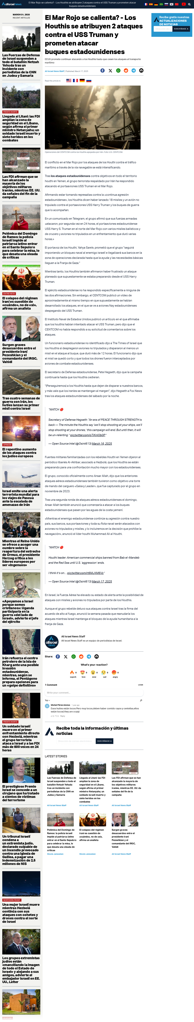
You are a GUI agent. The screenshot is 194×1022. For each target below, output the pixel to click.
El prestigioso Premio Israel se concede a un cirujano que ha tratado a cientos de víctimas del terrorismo (20, 793)
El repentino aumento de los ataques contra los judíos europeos (19, 452)
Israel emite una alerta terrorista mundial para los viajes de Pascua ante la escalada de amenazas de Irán (20, 498)
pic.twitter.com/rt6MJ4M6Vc (85, 573)
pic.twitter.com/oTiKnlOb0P (87, 435)
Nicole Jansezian (55, 854)
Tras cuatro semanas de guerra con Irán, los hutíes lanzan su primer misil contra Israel (21, 403)
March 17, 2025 (102, 581)
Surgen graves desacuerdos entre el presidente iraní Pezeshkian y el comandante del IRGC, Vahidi (19, 353)
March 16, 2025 (102, 443)
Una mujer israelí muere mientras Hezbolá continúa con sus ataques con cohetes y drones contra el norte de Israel (20, 913)
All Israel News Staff (54, 71)
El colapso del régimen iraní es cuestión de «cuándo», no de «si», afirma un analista (20, 303)
